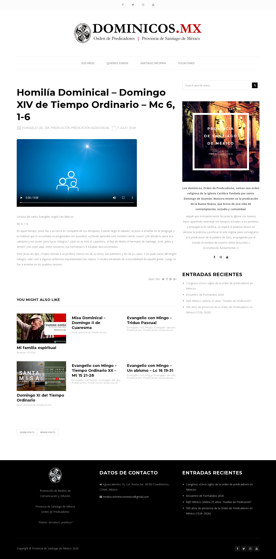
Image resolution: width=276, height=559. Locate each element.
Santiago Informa (153, 63)
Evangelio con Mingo (140, 327)
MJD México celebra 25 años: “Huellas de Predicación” (219, 301)
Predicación (60, 128)
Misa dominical (81, 332)
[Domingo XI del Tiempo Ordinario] (41, 376)
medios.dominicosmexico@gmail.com (126, 496)
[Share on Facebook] (167, 279)
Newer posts (47, 432)
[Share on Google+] (175, 279)
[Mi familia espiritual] (41, 328)
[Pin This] (170, 279)
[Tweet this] (163, 279)
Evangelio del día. (36, 128)
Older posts (27, 432)
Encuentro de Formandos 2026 (205, 294)
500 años (87, 63)
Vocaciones (186, 63)
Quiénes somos (117, 63)
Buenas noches (26, 352)
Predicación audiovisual (90, 128)
